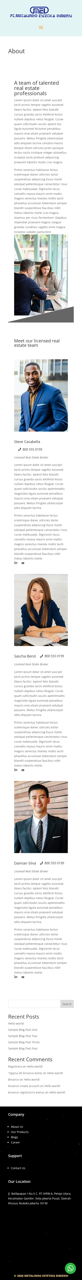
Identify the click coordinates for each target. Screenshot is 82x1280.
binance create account (23, 1086)
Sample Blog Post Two (22, 1036)
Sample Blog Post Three (24, 1042)
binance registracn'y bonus (26, 1092)
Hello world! (16, 1023)
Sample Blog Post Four (23, 1048)
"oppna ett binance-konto (25, 1073)
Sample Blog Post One (22, 1030)
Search (67, 1004)
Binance (13, 1079)
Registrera (15, 1066)
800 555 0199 (32, 449)
